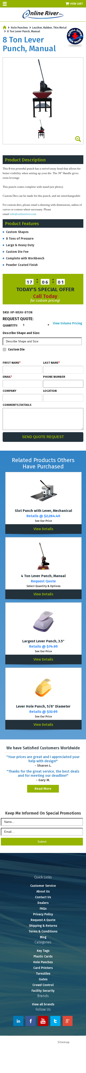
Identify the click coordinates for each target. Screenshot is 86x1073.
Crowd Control (43, 985)
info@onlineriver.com (23, 214)
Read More (43, 789)
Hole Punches (19, 27)
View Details (43, 529)
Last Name (51, 363)
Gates (43, 979)
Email (7, 377)
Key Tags (43, 951)
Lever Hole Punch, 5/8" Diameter (43, 706)
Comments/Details (17, 405)
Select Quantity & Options (43, 586)
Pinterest (68, 1021)
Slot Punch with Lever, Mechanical (43, 511)
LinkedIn (18, 1021)
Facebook (31, 1021)
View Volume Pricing (67, 323)
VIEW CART (77, 3)
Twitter (55, 1021)
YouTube (43, 1021)
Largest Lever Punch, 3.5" (43, 641)
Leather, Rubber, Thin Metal (49, 27)
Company (9, 391)
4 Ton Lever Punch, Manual (43, 576)
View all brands (43, 1004)
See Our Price (43, 520)
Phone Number (54, 377)
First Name (12, 363)
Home (4, 27)
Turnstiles (43, 973)
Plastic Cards (43, 956)
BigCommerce (75, 1046)
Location (50, 391)
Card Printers (43, 968)
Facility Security (43, 991)
